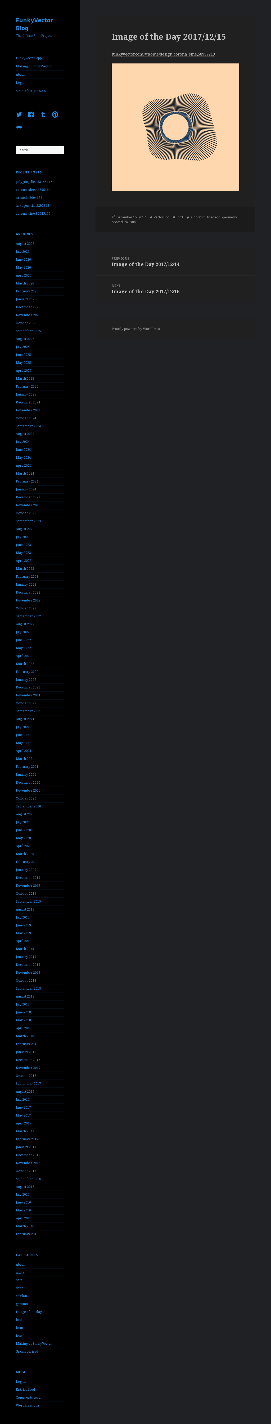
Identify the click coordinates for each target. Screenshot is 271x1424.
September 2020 (28, 806)
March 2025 (25, 378)
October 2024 (26, 418)
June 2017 (23, 1107)
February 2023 (27, 576)
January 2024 (26, 489)
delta (19, 1288)
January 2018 (26, 1052)
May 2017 (23, 1115)
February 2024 (27, 481)
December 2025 (28, 307)
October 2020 (26, 798)
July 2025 (23, 346)
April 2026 (23, 275)
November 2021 (28, 695)
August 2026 (25, 243)
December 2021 (28, 687)
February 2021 (27, 766)
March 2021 (25, 758)
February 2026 (27, 291)
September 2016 (28, 1179)
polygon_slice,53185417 (34, 182)
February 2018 (27, 1044)
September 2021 (28, 711)
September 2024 (28, 426)
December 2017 (28, 1060)
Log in (21, 1381)
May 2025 (23, 362)
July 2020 (23, 822)
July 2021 (23, 727)
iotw (19, 1335)
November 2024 (28, 410)
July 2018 (23, 1004)
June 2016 (23, 1202)
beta (19, 1280)
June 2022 (23, 640)
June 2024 (23, 449)
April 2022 (23, 656)
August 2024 (25, 433)
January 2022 (26, 679)
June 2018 (23, 1012)
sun (133, 222)
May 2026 (23, 267)
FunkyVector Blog (34, 24)
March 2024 (25, 473)
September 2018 (28, 988)
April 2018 (23, 1028)
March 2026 (25, 283)
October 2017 (26, 1075)
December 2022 (28, 592)
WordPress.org (27, 1405)
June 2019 (23, 925)
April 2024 (23, 465)
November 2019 (28, 885)
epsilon (21, 1296)
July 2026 (23, 251)
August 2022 (25, 624)
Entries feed (25, 1389)
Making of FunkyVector (34, 66)
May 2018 (23, 1020)
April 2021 (23, 750)
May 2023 (23, 552)
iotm (19, 1327)
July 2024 (23, 441)
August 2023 (25, 529)
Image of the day (29, 1312)
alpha (20, 1272)
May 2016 (23, 1210)
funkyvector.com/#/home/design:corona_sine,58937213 (163, 54)
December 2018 (28, 964)
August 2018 (25, 996)
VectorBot (161, 217)
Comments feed (28, 1397)
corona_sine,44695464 (33, 189)
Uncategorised (27, 1351)
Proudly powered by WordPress (136, 329)
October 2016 (26, 1171)
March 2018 (25, 1036)
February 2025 (27, 386)
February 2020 (27, 862)
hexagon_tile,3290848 (32, 205)
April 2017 (23, 1123)
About (20, 74)
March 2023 (25, 568)
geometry (229, 217)
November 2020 (28, 790)
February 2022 (27, 671)
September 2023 (28, 521)
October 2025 (26, 323)
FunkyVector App (29, 58)
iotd (19, 1319)
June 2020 (23, 830)
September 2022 (28, 616)
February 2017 (27, 1139)
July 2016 (23, 1194)
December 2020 (28, 782)
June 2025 (23, 354)
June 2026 (23, 259)
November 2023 (28, 505)
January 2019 (26, 956)
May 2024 (23, 457)
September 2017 (28, 1083)
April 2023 (23, 560)
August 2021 (25, 719)
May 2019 (23, 933)
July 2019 (23, 917)
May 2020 (23, 838)
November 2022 (28, 600)
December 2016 (28, 1155)
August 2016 (25, 1186)
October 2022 (26, 608)
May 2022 (23, 648)
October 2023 (26, 513)
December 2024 (28, 402)
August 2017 (25, 1091)
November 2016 (28, 1163)
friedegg (213, 217)
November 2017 (28, 1067)
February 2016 (27, 1234)
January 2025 (26, 394)
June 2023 (23, 545)
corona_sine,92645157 (33, 213)
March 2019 (25, 949)
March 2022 (25, 664)
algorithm (198, 217)
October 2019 (26, 893)
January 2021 (26, 774)
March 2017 (25, 1131)
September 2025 (28, 331)
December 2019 (28, 877)
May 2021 (23, 743)
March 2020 (25, 854)
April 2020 (23, 846)
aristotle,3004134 (29, 197)
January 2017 (26, 1147)
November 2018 (28, 972)
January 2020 (26, 869)
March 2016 (25, 1226)
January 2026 (26, 299)
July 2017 (23, 1099)
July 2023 (23, 537)
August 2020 (25, 814)
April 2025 (23, 370)
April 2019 (23, 941)
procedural (120, 222)
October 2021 (26, 703)
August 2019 (25, 909)
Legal (20, 82)
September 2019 (28, 901)
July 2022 (23, 632)
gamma (22, 1304)
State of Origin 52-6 (31, 91)
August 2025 (25, 339)
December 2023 (28, 497)
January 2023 (26, 584)
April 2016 (23, 1218)
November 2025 (28, 315)
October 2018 (26, 980)
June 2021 (23, 735)
